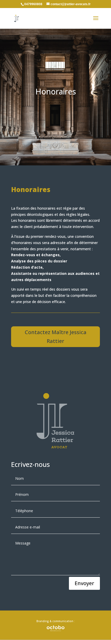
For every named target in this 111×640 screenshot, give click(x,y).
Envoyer (84, 583)
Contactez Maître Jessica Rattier (55, 336)
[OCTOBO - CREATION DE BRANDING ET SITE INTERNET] (55, 628)
